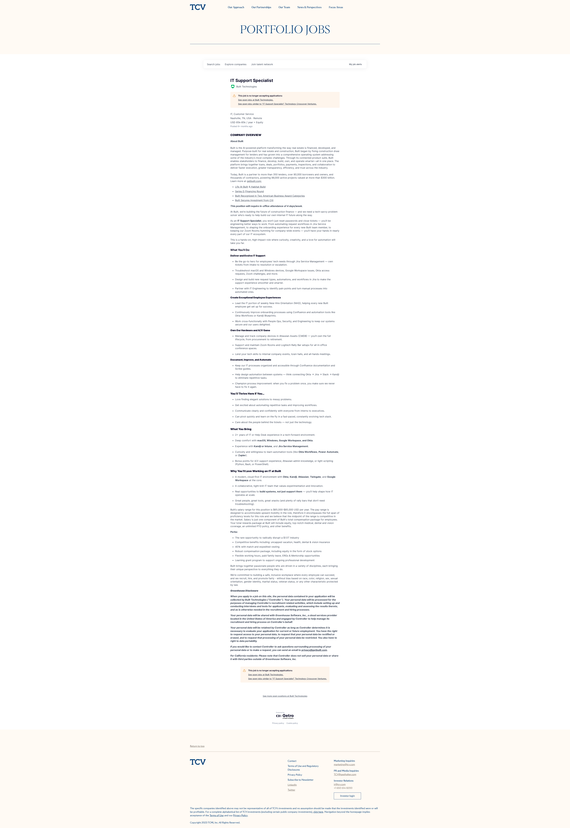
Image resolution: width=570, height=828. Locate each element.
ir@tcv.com (340, 784)
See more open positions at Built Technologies (285, 696)
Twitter (291, 789)
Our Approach (236, 7)
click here (318, 811)
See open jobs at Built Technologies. (255, 100)
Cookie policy (292, 723)
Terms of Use (217, 815)
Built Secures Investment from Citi (254, 200)
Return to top (197, 746)
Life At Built (241, 186)
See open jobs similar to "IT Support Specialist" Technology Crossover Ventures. (277, 104)
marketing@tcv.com (344, 764)
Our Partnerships (261, 7)
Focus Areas (336, 7)
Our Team (284, 7)
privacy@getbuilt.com (314, 650)
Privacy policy (278, 723)
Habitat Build (258, 186)
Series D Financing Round (249, 191)
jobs (213, 64)
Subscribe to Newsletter (301, 779)
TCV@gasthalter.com (345, 774)
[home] (198, 7)
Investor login (347, 795)
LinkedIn (292, 784)
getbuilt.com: (254, 181)
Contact (292, 761)
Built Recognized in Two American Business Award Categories (270, 195)
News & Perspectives (309, 7)
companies (235, 64)
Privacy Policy (295, 774)
